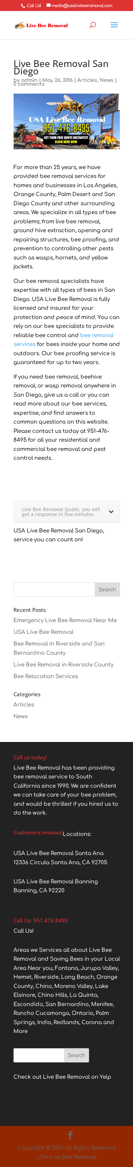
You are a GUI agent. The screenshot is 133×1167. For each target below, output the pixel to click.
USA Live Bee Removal (43, 632)
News (106, 80)
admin (29, 80)
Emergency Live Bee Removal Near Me (65, 621)
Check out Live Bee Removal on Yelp (62, 1077)
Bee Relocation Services (45, 677)
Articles (87, 80)
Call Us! (34, 5)
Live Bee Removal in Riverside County (63, 665)
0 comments (29, 84)
